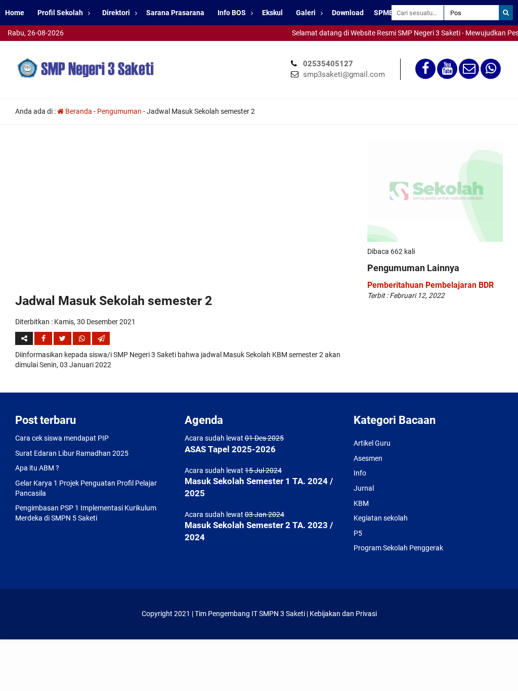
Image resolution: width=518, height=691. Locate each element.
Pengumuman (119, 111)
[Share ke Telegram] (101, 338)
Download (348, 13)
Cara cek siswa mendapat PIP (62, 438)
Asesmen (368, 458)
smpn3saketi (20, 45)
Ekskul (272, 13)
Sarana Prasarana (175, 13)
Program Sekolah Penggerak (398, 548)
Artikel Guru (372, 443)
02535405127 (328, 63)
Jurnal (364, 488)
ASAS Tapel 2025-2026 (230, 449)
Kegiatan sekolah (381, 518)
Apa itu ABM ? (37, 468)
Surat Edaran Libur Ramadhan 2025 (71, 453)
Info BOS (232, 13)
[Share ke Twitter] (63, 338)
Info (360, 473)
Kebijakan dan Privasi (343, 614)
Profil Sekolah (60, 13)
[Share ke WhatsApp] (82, 338)
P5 (358, 533)
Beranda (78, 111)
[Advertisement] (183, 216)
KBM (361, 503)
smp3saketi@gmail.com (344, 74)
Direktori (116, 13)
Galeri (306, 13)
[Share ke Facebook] (44, 338)
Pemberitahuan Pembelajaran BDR (430, 285)
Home (14, 13)
